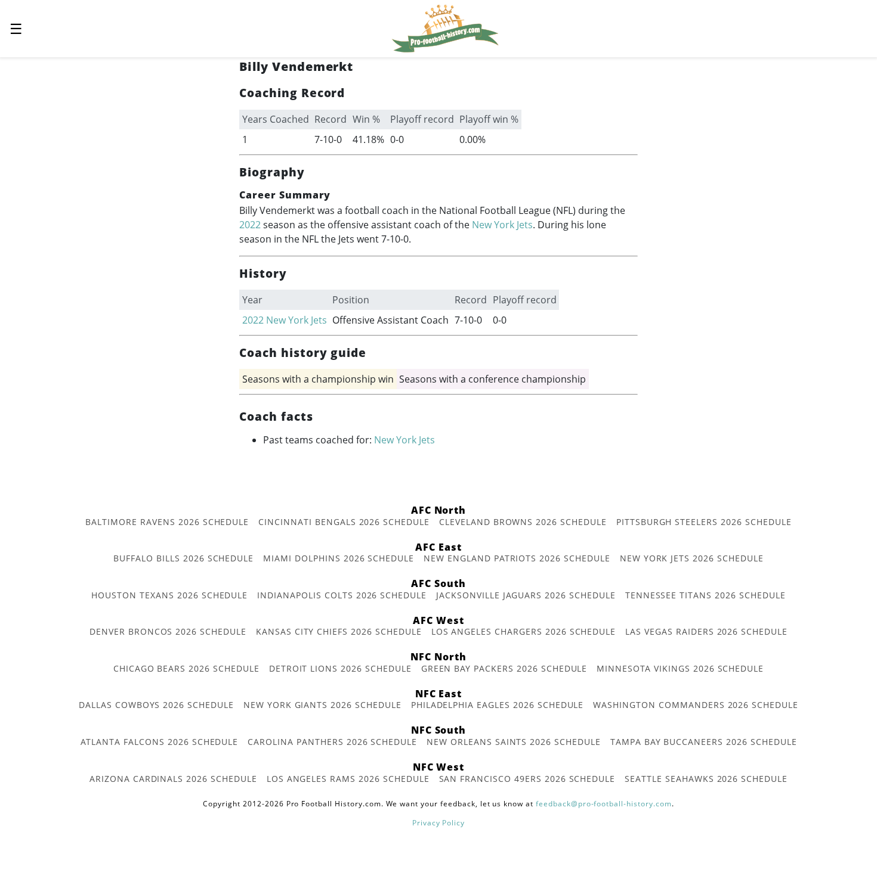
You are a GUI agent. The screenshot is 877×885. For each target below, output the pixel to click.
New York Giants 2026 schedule (322, 704)
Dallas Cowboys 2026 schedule (156, 704)
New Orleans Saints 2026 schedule (514, 741)
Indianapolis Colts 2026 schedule (342, 595)
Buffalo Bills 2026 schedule (183, 558)
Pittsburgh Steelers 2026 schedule (704, 521)
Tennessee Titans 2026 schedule (705, 595)
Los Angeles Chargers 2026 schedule (523, 631)
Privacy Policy (438, 823)
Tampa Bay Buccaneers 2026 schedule (703, 741)
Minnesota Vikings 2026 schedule (680, 668)
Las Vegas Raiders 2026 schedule (706, 631)
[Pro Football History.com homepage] (445, 27)
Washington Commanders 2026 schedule (695, 704)
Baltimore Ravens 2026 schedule (167, 521)
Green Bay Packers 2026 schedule (504, 668)
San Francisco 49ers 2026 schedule (527, 778)
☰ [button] (16, 28)
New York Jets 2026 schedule (692, 558)
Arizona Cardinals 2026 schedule (173, 778)
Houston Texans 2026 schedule (169, 595)
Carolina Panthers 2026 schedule (332, 741)
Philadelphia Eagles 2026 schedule (497, 704)
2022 (250, 224)
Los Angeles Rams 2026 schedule (348, 778)
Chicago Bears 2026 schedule (186, 668)
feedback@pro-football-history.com (604, 804)
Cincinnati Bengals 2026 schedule (344, 521)
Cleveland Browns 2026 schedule (523, 521)
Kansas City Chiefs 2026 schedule (339, 631)
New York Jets (502, 224)
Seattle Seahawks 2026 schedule (706, 778)
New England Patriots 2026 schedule (517, 558)
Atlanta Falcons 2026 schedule (160, 741)
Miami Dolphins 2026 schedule (338, 558)
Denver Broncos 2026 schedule (167, 631)
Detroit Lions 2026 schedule (340, 668)
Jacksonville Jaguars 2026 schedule (526, 595)
